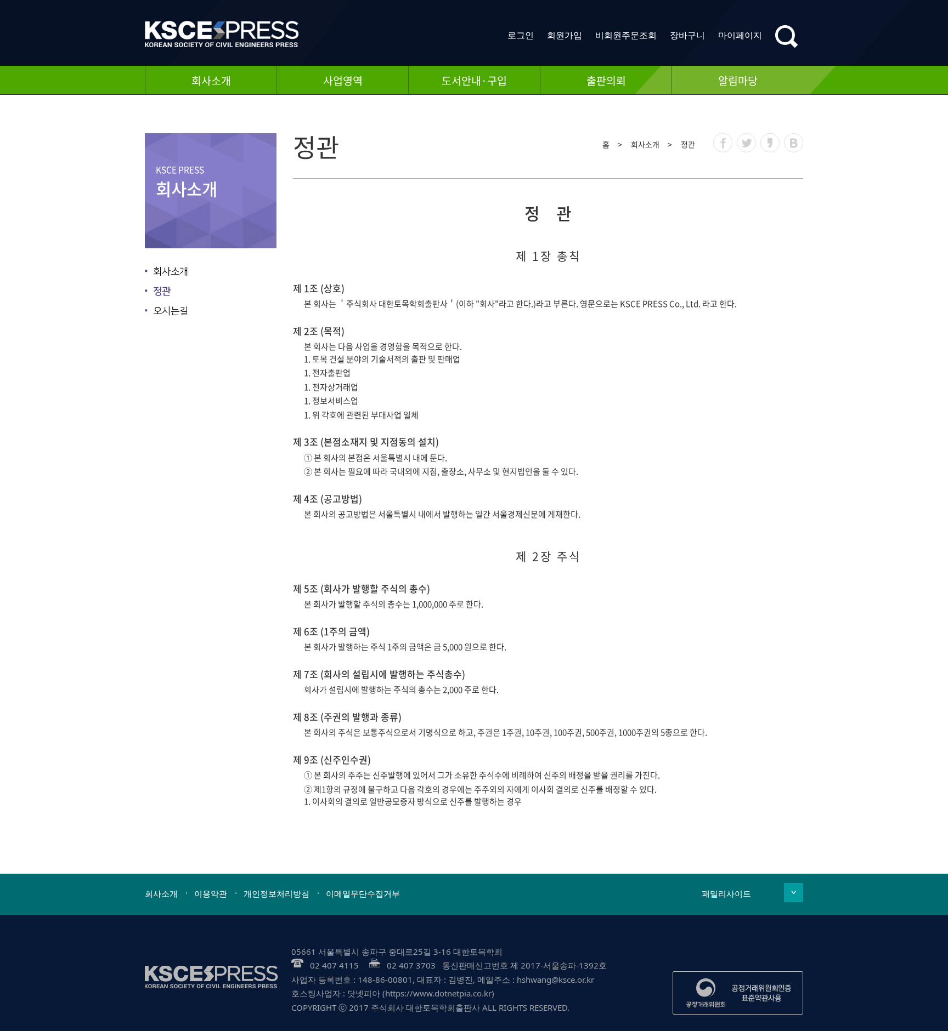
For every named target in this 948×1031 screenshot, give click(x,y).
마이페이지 (740, 35)
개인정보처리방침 (276, 893)
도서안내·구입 (474, 80)
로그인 (520, 35)
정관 (162, 291)
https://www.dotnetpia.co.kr (438, 993)
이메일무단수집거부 (363, 893)
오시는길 (170, 311)
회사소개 (211, 80)
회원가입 (564, 35)
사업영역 (343, 80)
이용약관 (210, 893)
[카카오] (770, 142)
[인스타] (746, 142)
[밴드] (793, 142)
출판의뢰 (606, 80)
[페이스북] (722, 142)
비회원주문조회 (626, 35)
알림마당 (738, 80)
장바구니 (687, 35)
